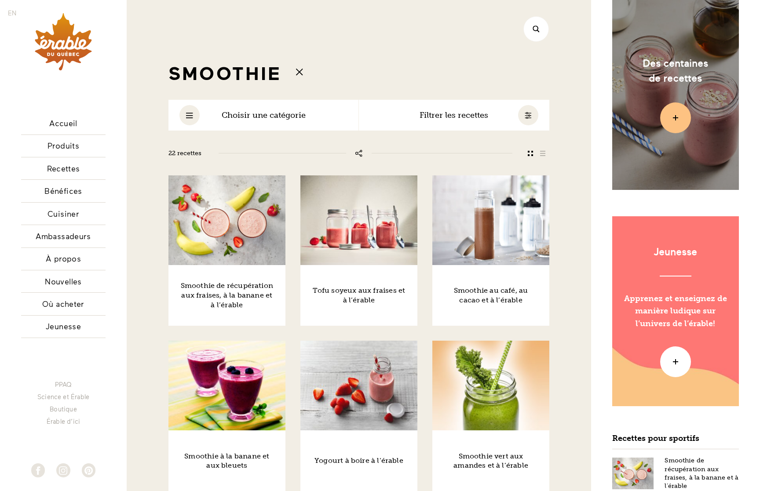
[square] (530, 153)
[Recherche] (536, 29)
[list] (543, 153)
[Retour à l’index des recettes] (299, 72)
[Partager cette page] (359, 153)
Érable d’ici (63, 421)
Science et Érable (63, 397)
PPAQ (63, 385)
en (12, 13)
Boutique (63, 409)
